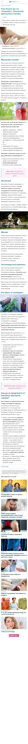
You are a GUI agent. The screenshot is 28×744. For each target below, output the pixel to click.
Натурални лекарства (6, 5)
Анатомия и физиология (7, 630)
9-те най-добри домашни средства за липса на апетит (13, 613)
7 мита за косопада (8, 631)
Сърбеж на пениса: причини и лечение (11, 535)
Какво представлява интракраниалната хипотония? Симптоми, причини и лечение (12, 515)
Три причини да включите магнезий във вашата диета (14, 173)
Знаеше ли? (4, 552)
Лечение (3, 572)
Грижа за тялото (5, 493)
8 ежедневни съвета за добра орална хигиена (11, 495)
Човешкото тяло (5, 532)
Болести (3, 512)
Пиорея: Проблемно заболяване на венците (13, 594)
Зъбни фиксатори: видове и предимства (10, 575)
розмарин (4, 327)
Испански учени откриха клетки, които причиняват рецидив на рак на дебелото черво (14, 555)
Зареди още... (14, 635)
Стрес (4, 144)
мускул (13, 86)
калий (18, 421)
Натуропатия (4, 611)
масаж (13, 242)
